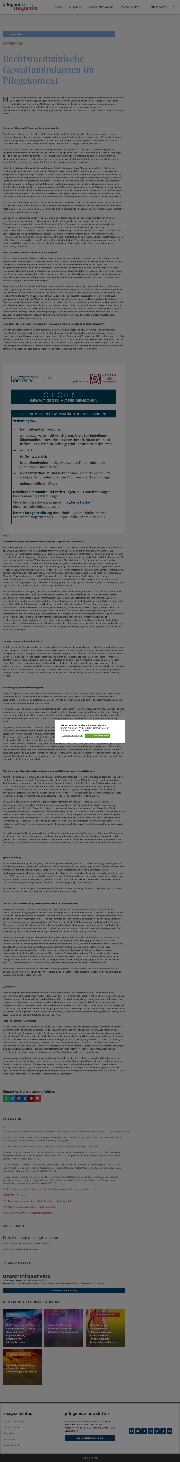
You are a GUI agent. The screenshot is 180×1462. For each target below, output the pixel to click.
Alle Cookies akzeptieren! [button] (97, 736)
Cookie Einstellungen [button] (72, 735)
